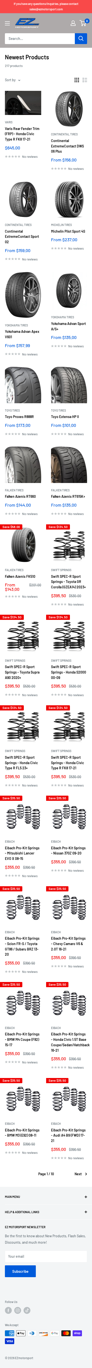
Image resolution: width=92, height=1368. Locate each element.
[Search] (81, 38)
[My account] (73, 23)
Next (78, 1174)
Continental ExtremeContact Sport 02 (22, 236)
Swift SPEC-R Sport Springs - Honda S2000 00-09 (68, 672)
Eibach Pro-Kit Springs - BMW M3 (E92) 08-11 (22, 1133)
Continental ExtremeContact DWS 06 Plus (67, 146)
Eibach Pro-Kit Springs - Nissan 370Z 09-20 (68, 850)
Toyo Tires (12, 410)
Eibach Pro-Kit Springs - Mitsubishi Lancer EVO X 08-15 (22, 853)
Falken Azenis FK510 (20, 576)
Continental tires (64, 134)
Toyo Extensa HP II (65, 417)
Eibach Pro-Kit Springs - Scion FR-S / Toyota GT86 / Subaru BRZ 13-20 (22, 946)
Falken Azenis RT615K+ (68, 496)
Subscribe (20, 1271)
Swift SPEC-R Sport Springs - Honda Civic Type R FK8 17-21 (67, 762)
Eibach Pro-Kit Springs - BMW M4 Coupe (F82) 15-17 (22, 1039)
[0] (83, 23)
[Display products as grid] (77, 80)
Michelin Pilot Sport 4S (68, 231)
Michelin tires (61, 224)
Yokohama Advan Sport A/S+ (68, 326)
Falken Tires (14, 490)
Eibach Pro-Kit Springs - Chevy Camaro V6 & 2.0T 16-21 (68, 943)
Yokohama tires (16, 325)
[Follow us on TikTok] (27, 1310)
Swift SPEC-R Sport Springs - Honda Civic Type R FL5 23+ (21, 762)
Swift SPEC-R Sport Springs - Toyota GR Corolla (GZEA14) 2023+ (68, 581)
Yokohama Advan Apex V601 (22, 334)
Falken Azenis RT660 (20, 496)
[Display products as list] (85, 80)
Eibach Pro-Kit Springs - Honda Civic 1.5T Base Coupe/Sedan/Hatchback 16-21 (69, 1042)
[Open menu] (7, 23)
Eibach (10, 841)
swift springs (61, 570)
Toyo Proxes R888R (19, 417)
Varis (9, 122)
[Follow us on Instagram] (17, 1310)
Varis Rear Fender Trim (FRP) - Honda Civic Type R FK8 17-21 (22, 134)
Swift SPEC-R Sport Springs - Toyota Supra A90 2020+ (22, 672)
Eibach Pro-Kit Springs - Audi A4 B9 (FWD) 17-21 (68, 1135)
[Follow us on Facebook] (8, 1310)
